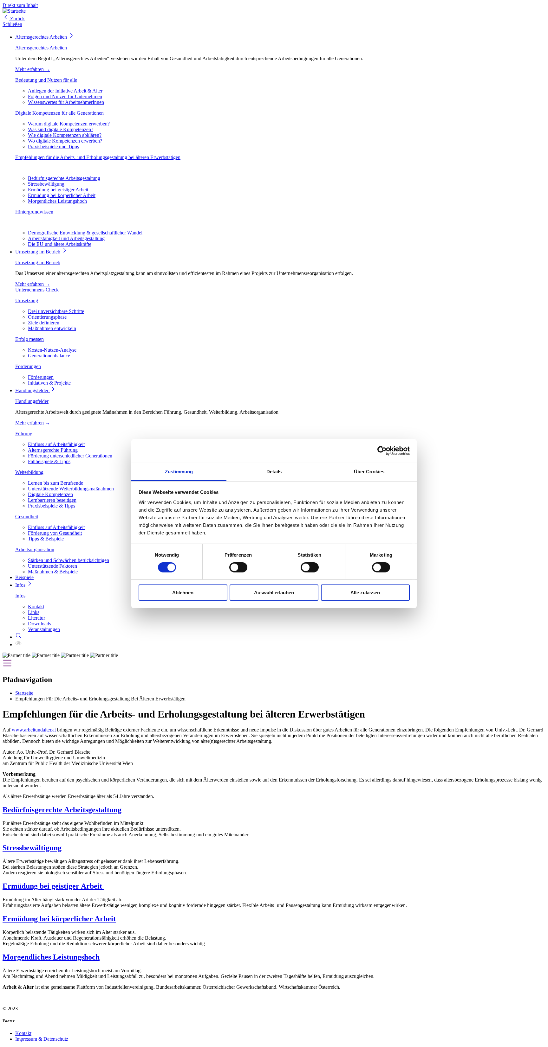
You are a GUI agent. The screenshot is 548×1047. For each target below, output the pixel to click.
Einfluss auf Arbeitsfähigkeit (56, 444)
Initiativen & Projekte (49, 383)
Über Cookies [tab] (369, 471)
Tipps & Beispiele (46, 538)
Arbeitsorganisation (34, 549)
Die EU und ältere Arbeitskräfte (59, 244)
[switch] (238, 567)
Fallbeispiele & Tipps (49, 461)
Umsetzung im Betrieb (38, 251)
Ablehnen (182, 592)
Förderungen (28, 366)
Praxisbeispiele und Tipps (53, 146)
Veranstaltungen (44, 629)
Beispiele (24, 577)
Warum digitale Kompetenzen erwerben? (69, 123)
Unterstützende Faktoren (52, 566)
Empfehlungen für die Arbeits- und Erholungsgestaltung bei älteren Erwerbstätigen (97, 157)
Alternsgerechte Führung (53, 450)
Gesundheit (26, 516)
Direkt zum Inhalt (20, 5)
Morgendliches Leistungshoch (51, 957)
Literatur (36, 618)
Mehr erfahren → (32, 69)
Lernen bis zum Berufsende (55, 483)
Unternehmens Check (37, 289)
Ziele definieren (43, 322)
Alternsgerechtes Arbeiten (41, 37)
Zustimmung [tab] (179, 471)
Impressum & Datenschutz (41, 1039)
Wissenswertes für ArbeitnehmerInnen (66, 102)
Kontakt (36, 606)
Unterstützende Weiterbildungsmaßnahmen (71, 488)
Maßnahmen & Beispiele (53, 571)
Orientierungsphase (47, 317)
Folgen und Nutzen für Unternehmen (65, 96)
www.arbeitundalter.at (34, 729)
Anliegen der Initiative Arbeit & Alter (65, 90)
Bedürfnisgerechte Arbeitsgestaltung (64, 178)
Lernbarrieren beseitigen (52, 500)
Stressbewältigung (46, 184)
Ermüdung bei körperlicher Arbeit (61, 195)
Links (33, 612)
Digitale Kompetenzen (50, 494)
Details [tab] (274, 471)
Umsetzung (26, 300)
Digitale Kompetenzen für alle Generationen (59, 113)
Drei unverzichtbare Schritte (56, 311)
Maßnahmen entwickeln (52, 328)
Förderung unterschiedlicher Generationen (70, 455)
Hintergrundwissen (34, 211)
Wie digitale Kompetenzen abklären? (64, 135)
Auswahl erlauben (274, 592)
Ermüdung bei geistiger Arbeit (58, 189)
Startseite (24, 693)
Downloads (39, 623)
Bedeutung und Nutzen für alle (46, 80)
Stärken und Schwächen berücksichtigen (68, 560)
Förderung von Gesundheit (55, 533)
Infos (21, 585)
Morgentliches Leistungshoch (57, 201)
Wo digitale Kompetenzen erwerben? (65, 141)
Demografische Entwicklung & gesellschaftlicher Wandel (85, 232)
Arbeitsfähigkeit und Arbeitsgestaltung (66, 238)
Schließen (12, 24)
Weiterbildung (29, 472)
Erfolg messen (29, 339)
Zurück (17, 18)
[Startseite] (14, 11)
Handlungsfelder (32, 390)
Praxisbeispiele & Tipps (51, 505)
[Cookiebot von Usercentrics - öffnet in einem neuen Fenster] (382, 451)
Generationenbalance (49, 355)
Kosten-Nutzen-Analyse (52, 350)
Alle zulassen (365, 592)
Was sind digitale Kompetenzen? (60, 129)
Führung (23, 433)
